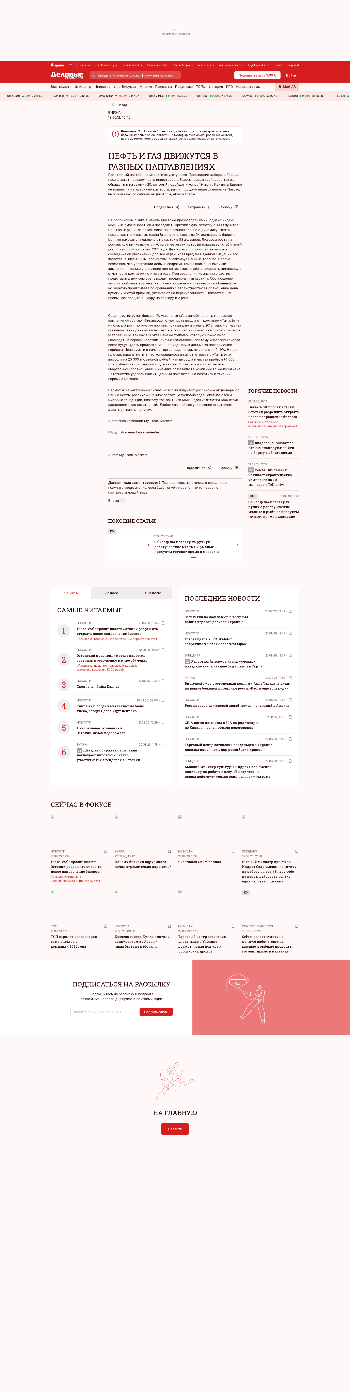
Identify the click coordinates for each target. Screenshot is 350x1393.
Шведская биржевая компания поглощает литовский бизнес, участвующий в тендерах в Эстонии (108, 755)
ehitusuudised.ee (132, 65)
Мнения (145, 87)
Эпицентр (83, 87)
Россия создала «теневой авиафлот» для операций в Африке (237, 705)
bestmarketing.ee (107, 65)
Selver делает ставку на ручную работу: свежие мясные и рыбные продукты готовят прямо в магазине (187, 547)
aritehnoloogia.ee (183, 65)
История (216, 87)
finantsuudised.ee (158, 65)
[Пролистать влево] (149, 545)
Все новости (61, 87)
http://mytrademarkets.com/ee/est (134, 432)
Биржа (113, 501)
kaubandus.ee (206, 65)
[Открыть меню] (70, 65)
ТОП (54, 926)
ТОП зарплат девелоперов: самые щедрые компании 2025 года (74, 941)
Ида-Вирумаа (125, 87)
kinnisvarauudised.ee (231, 65)
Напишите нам (248, 87)
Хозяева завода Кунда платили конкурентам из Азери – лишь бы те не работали (142, 941)
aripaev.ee (86, 65)
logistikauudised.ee (260, 65)
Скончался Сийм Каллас (98, 686)
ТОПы (201, 87)
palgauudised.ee (298, 65)
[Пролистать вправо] (238, 545)
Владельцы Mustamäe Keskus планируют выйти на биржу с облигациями (271, 447)
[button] (104, 1012)
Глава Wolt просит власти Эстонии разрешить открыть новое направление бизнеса (273, 412)
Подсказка (184, 87)
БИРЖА (114, 113)
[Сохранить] (162, 623)
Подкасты (163, 87)
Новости (84, 623)
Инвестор (102, 87)
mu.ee (280, 65)
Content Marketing (257, 926)
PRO (229, 87)
